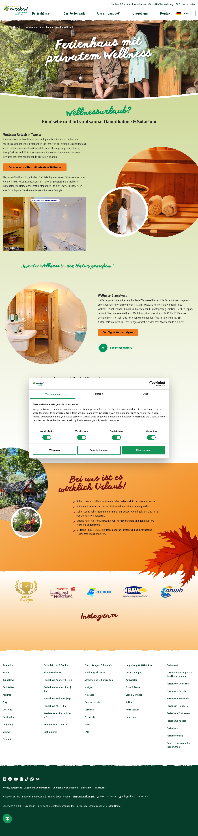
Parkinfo (6, 694)
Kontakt (166, 13)
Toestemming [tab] (52, 394)
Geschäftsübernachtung (160, 4)
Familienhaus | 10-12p (55, 724)
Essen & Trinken (134, 694)
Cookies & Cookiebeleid (66, 787)
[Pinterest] (21, 779)
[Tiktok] (26, 779)
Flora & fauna (133, 687)
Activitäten (132, 680)
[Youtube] (16, 779)
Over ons (7, 709)
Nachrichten (189, 4)
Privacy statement (12, 787)
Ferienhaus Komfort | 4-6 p (57, 680)
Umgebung (140, 13)
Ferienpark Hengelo (177, 706)
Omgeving (7, 724)
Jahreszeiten (132, 709)
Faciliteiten (8, 687)
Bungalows (8, 680)
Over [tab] (145, 393)
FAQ (178, 4)
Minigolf (88, 687)
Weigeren (54, 450)
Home (5, 672)
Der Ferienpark (74, 13)
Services (89, 709)
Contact (6, 739)
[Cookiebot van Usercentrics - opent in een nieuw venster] (151, 383)
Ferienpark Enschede (178, 698)
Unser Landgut (133, 672)
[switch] (81, 437)
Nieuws (6, 732)
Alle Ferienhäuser (52, 672)
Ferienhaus (172, 728)
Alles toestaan (143, 450)
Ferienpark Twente (177, 691)
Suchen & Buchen (120, 4)
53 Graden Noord (112, 806)
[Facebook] (10, 779)
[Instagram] (4, 779)
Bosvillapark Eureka (33, 806)
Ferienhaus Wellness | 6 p (57, 698)
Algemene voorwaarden (37, 787)
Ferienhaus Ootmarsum (179, 713)
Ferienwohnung (175, 735)
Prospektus (90, 717)
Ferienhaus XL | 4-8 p (54, 706)
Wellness (89, 694)
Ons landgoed (9, 717)
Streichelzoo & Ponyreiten (98, 680)
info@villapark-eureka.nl (135, 796)
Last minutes (139, 4)
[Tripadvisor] (37, 779)
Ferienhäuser (41, 13)
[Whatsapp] (32, 779)
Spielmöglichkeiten (94, 672)
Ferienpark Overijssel (178, 683)
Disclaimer (87, 787)
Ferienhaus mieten (176, 720)
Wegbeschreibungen (84, 796)
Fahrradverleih (92, 702)
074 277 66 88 (108, 796)
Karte (87, 724)
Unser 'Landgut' (108, 13)
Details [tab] (99, 393)
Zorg (5, 702)
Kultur (129, 702)
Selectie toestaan (99, 450)
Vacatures (100, 787)
